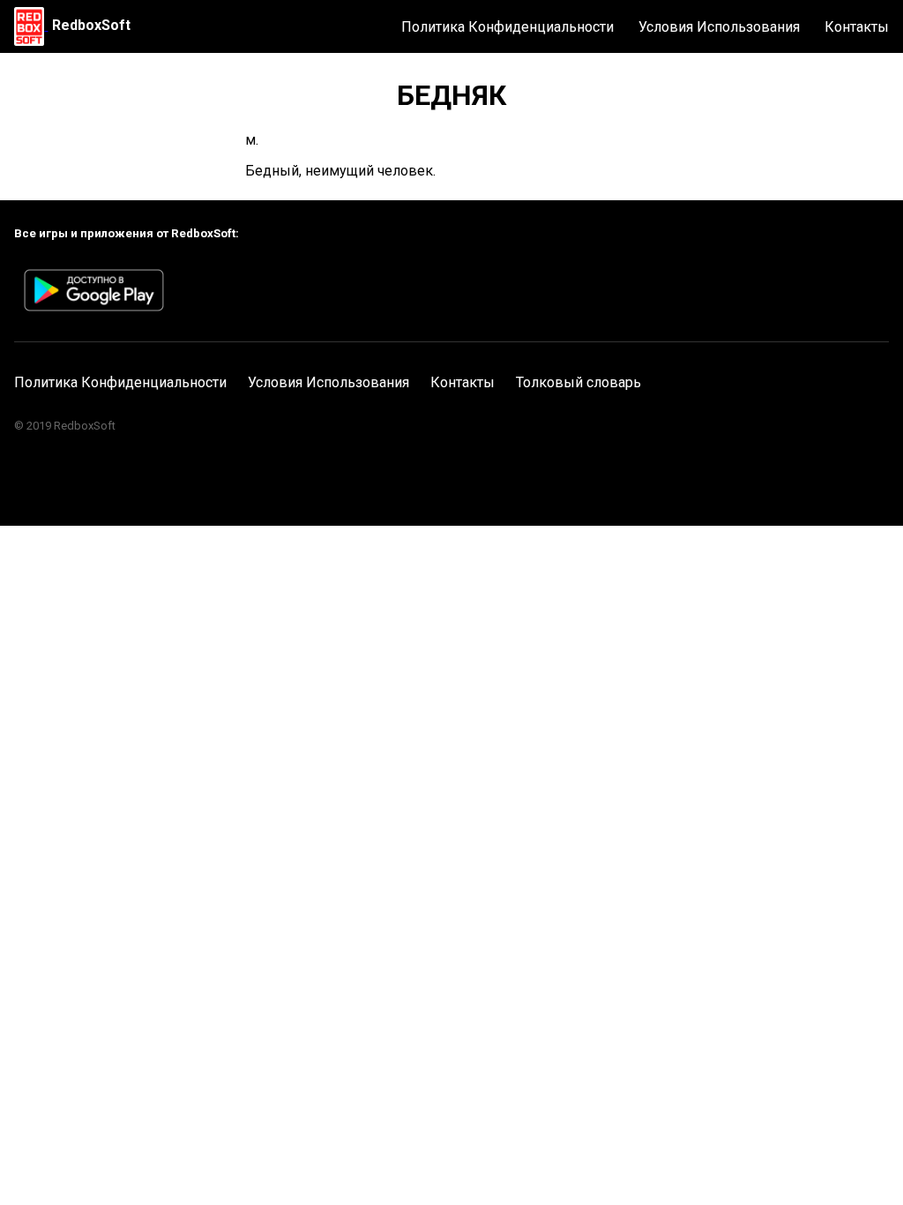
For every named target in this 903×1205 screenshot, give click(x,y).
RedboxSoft (91, 25)
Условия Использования (719, 27)
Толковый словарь (578, 382)
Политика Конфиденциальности (507, 27)
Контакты (857, 27)
